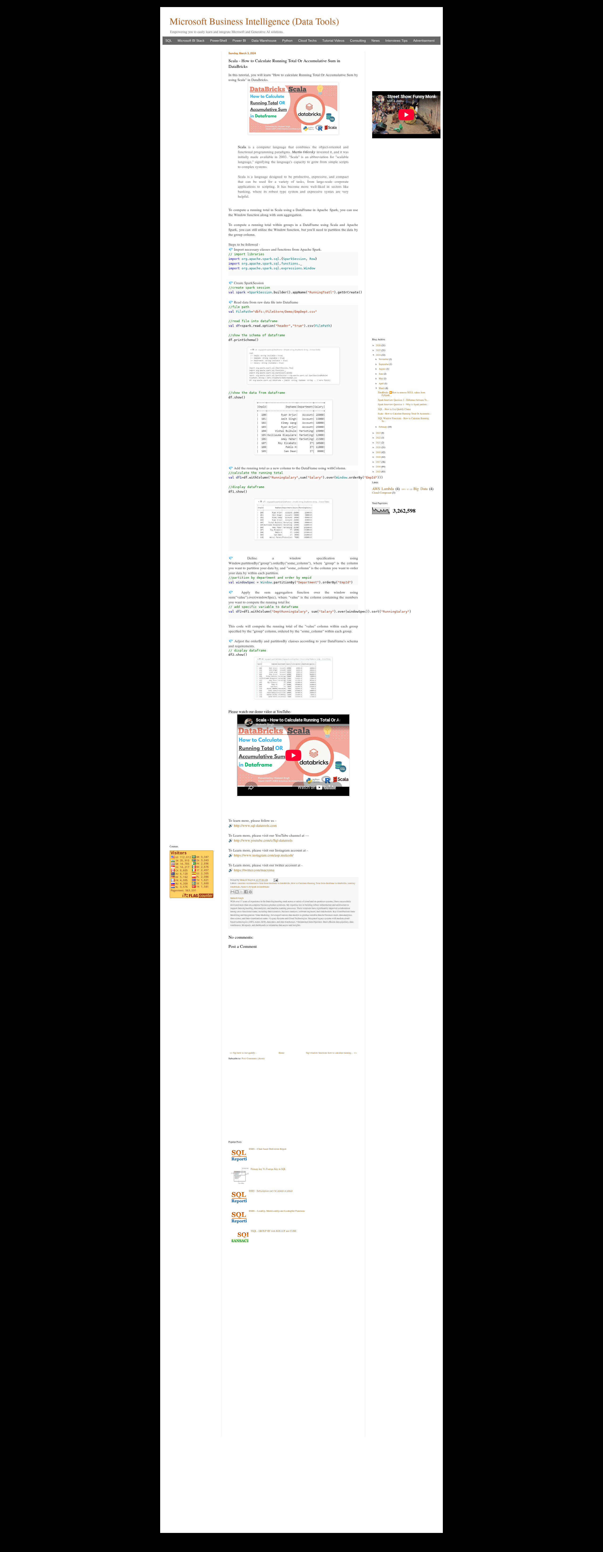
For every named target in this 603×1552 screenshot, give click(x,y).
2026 (378, 345)
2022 (378, 437)
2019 (378, 452)
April (381, 383)
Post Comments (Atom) (253, 1058)
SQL (168, 40)
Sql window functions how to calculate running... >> (331, 1052)
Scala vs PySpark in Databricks (255, 886)
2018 (378, 457)
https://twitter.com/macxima (254, 870)
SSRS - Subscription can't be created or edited (271, 1190)
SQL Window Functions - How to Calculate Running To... (403, 420)
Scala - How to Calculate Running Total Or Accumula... (404, 413)
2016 (378, 466)
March (382, 388)
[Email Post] (275, 880)
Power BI (239, 40)
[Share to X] (241, 891)
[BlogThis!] (237, 891)
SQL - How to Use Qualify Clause (394, 409)
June (381, 373)
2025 (378, 350)
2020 (378, 447)
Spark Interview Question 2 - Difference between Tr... (403, 399)
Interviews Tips (396, 40)
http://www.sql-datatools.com (255, 825)
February (383, 426)
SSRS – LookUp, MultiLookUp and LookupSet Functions (277, 1210)
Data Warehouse (264, 40)
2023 (378, 432)
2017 (378, 461)
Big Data (420, 488)
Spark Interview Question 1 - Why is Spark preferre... (403, 404)
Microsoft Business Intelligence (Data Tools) (254, 21)
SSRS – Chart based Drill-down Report (267, 1149)
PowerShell (218, 40)
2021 (378, 442)
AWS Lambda (383, 488)
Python (287, 40)
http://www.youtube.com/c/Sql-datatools (263, 840)
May (381, 378)
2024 (378, 354)
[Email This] (232, 891)
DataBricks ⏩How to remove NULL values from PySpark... (401, 394)
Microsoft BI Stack (191, 40)
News (375, 40)
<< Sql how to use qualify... (243, 1052)
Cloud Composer (381, 492)
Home (281, 1052)
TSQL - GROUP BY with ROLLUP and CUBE (273, 1231)
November (384, 359)
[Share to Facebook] (246, 891)
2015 (378, 471)
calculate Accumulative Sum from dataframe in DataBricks (264, 883)
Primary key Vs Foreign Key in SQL (268, 1169)
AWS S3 (404, 489)
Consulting (358, 40)
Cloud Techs (307, 40)
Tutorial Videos (333, 40)
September (384, 364)
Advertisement (424, 40)
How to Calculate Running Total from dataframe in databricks (319, 883)
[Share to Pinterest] (250, 891)
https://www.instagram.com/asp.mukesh (263, 855)
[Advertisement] (293, 1100)
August (382, 368)
